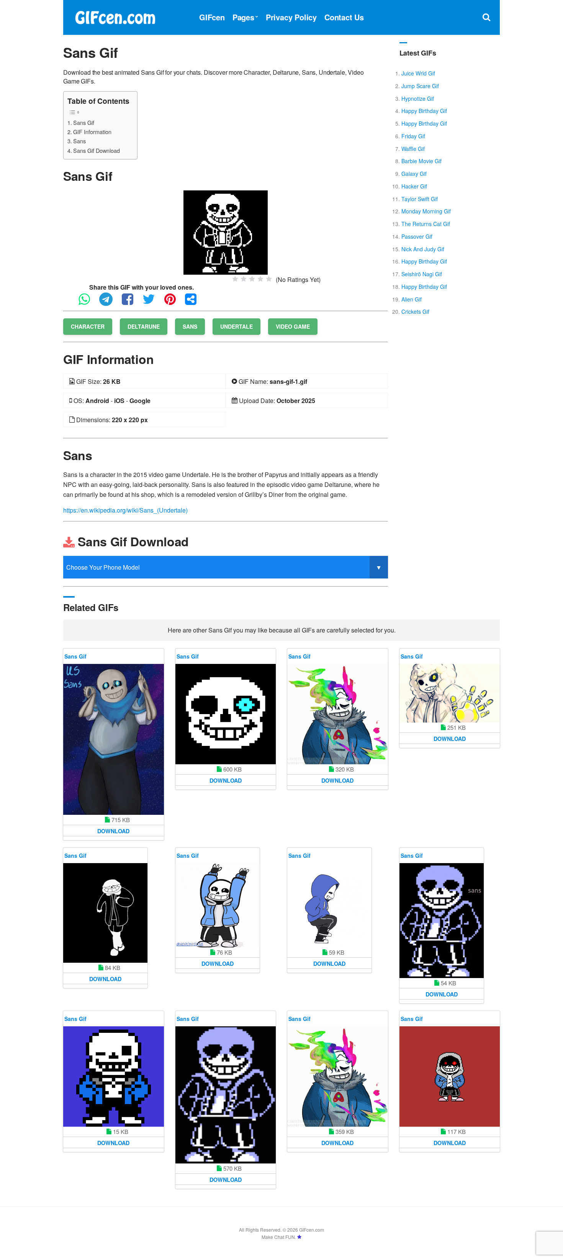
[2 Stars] (243, 279)
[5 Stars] (269, 279)
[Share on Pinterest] (173, 302)
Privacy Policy (291, 17)
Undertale (236, 326)
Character (88, 326)
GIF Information (92, 132)
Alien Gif (411, 299)
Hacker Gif (414, 186)
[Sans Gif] (225, 231)
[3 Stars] (252, 279)
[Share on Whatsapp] (88, 302)
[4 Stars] (260, 279)
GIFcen (212, 17)
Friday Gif (413, 136)
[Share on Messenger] (194, 302)
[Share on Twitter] (152, 302)
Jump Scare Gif (420, 86)
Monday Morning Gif (426, 211)
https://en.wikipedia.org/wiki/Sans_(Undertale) (125, 510)
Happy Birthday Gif (424, 111)
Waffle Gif (413, 148)
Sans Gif (83, 122)
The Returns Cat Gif (425, 224)
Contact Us (344, 17)
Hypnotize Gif (417, 98)
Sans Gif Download (96, 150)
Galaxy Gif (414, 173)
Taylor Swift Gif (419, 199)
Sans (79, 141)
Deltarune (144, 326)
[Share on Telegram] (109, 302)
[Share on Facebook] (131, 302)
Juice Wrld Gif (418, 73)
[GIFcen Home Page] (115, 16)
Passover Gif (416, 236)
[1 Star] (235, 279)
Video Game (293, 326)
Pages (243, 17)
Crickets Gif (415, 311)
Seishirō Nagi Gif (421, 274)
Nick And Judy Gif (422, 249)
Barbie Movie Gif (421, 161)
